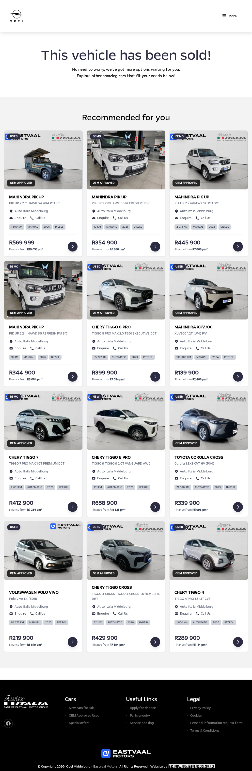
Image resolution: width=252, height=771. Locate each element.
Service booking (142, 723)
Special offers (79, 723)
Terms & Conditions (204, 730)
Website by (182, 766)
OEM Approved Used (84, 715)
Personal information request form (216, 723)
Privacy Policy (200, 708)
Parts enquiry (140, 715)
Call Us (40, 218)
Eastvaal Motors (105, 766)
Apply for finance (143, 708)
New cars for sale (81, 708)
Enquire (20, 218)
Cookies (196, 715)
